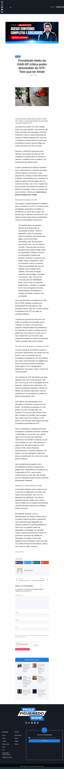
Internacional (18, 735)
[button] (19, 562)
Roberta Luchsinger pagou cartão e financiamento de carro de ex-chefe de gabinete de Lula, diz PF (27, 680)
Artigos (16, 741)
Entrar (52, 7)
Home (3, 735)
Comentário (19, 595)
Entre (3, 747)
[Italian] (59, 7)
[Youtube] (2, 7)
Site (16, 627)
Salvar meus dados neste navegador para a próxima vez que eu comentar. (32, 636)
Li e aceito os (43, 737)
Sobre (3, 738)
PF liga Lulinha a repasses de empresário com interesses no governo (27, 667)
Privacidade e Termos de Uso (6, 753)
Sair (3, 750)
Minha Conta (5, 744)
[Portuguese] (61, 7)
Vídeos (16, 744)
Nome (17, 612)
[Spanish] (63, 7)
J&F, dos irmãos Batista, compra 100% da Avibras (27, 691)
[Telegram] (2, 9)
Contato (4, 741)
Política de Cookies (7, 757)
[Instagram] (2, 2)
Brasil (18, 56)
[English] (57, 7)
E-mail (17, 620)
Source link (19, 552)
